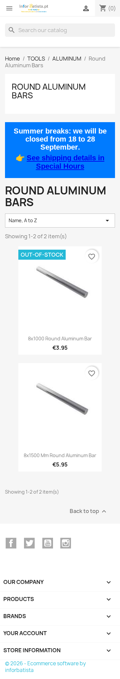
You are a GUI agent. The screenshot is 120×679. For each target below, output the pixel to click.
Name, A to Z (60, 221)
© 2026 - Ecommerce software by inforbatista (45, 667)
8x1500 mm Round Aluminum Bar (60, 455)
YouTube (47, 543)
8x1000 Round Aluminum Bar (60, 338)
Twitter (29, 543)
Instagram (65, 543)
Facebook (11, 543)
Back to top (89, 511)
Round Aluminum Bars (49, 91)
